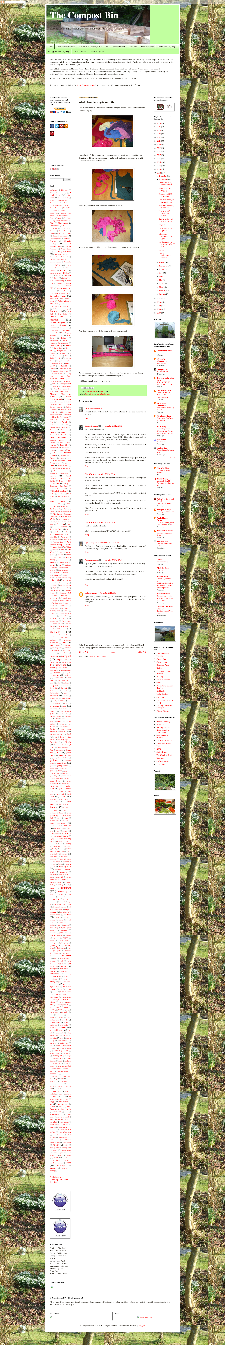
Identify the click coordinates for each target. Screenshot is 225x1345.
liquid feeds (53, 854)
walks (51, 1119)
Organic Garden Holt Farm (59, 435)
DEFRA (66, 273)
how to (67, 825)
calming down (55, 611)
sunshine (53, 1074)
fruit (51, 750)
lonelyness (53, 859)
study (51, 1071)
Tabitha (55, 506)
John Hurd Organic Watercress (164, 672)
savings (61, 1017)
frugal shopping (63, 747)
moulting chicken (56, 882)
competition (54, 656)
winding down (66, 1148)
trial (62, 1096)
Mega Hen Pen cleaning (60, 417)
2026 (159, 123)
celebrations (54, 621)
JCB (66, 355)
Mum (66, 425)
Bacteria (55, 210)
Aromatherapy (54, 203)
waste (66, 1119)
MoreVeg (160, 676)
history (65, 810)
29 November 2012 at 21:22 (100, 408)
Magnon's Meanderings (162, 360)
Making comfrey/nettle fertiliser (165, 255)
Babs (69, 208)
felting (62, 724)
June (64, 361)
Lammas (53, 368)
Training (64, 526)
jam (67, 841)
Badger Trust (54, 213)
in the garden (54, 833)
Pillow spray (64, 448)
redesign (56, 999)
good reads (55, 773)
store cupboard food (64, 1066)
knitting (68, 844)
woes (60, 1155)
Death (56, 278)
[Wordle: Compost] (51, 1287)
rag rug (65, 984)
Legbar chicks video (60, 371)
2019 (159, 148)
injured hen (57, 836)
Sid (70, 489)
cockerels (67, 648)
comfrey (64, 653)
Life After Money (164, 468)
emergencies (64, 709)
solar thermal (67, 1053)
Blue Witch (89, 474)
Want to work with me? (115, 46)
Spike (52, 501)
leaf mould (67, 846)
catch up (53, 618)
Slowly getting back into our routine (166, 220)
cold (63, 650)
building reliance (65, 601)
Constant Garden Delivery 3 (59, 259)
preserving (54, 973)
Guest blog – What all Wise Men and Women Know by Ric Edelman (165, 431)
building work (57, 603)
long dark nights (65, 859)
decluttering (54, 693)
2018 (159, 151)
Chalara (54, 236)
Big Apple (67, 218)
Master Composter (62, 391)
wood (56, 1157)
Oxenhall (52, 442)
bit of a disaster (65, 585)
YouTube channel (80, 51)
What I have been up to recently (166, 206)
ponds (61, 961)
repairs (61, 1002)
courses (56, 675)
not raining (57, 904)
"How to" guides (97, 51)
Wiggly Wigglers (163, 711)
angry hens (57, 557)
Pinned (52, 450)
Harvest (161, 250)
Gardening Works (163, 665)
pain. (59, 925)
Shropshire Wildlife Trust (58, 489)
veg (51, 1104)
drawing (54, 701)
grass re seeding (57, 778)
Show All (172, 458)
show (61, 1038)
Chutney (66, 238)
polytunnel (66, 955)
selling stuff (59, 1033)
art (60, 565)
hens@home (67, 808)
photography (64, 943)
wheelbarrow (58, 1135)
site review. (53, 1043)
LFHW (52, 366)
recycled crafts (101, 394)
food (69, 734)
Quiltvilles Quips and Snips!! (165, 500)
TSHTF (68, 504)
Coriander (67, 262)
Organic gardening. (58, 437)
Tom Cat (55, 527)
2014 (159, 165)
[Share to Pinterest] (92, 388)
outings (67, 914)
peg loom (56, 938)
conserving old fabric (58, 667)
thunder (60, 1086)
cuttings (66, 683)
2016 (159, 158)
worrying (65, 1168)
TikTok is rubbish (163, 371)
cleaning (68, 645)
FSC (62, 298)
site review (62, 1040)
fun (58, 752)
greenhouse (65, 783)
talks (62, 1079)
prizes (66, 976)
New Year (65, 427)
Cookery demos (55, 262)
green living (55, 781)
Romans (62, 478)
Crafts (87, 394)
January (162, 294)
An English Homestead (161, 404)
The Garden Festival (64, 511)
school (64, 1020)
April (161, 283)
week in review (63, 1127)
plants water (61, 948)
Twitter (66, 532)
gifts (51, 770)
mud (67, 885)
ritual (60, 1009)
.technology (54, 190)
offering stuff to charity (59, 907)
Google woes (54, 330)
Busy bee (160, 570)
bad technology (64, 570)
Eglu (64, 291)
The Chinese (161, 363)
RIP (66, 463)
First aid (68, 306)
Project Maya (65, 455)
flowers (63, 731)
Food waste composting (60, 309)
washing (59, 1119)
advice (68, 554)
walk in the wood (63, 1117)
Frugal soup (163, 224)
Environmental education (59, 293)
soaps (66, 1051)
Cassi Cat (60, 233)
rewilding (53, 1010)
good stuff (65, 773)
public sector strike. (64, 982)
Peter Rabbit (54, 447)
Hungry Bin (62, 350)
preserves (64, 971)
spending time (58, 1058)
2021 (159, 141)
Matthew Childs (66, 409)
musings (66, 887)
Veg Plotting (162, 447)
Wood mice (67, 539)
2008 (159, 309)
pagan (61, 920)
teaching (64, 1081)
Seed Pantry (64, 486)
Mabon (54, 384)
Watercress (64, 537)
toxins (60, 1094)
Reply (87, 418)
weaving (53, 1127)
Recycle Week (63, 466)
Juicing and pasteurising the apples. (165, 236)
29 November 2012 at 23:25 (112, 426)
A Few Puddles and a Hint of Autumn (164, 396)
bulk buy (53, 606)
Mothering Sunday (56, 425)
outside (57, 917)
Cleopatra (53, 241)
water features (64, 1122)
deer (65, 693)
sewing (65, 1035)
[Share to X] (87, 388)
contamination (66, 670)
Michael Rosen (162, 576)
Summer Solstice (56, 504)
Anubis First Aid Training (163, 654)
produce (53, 978)
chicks (52, 637)
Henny (65, 340)
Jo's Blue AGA (162, 541)
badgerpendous (91, 593)
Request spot (54, 473)
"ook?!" (160, 559)
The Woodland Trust (164, 755)
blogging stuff (65, 593)
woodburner (67, 1158)
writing (52, 1171)
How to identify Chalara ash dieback (164, 213)
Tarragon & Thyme (164, 509)
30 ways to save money (58, 193)
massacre (58, 869)
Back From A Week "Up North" (165, 408)
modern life (59, 877)
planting (53, 945)
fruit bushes (59, 750)
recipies (68, 989)
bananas (65, 572)
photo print (53, 943)
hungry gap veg (59, 828)
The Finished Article (165, 530)
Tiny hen (60, 524)
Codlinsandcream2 (164, 350)
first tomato (64, 726)
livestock (63, 854)
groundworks (54, 786)
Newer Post (83, 652)
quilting (55, 984)
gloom (60, 771)
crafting (68, 675)
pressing (68, 974)
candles (52, 613)
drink (62, 700)
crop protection (63, 680)
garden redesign (65, 755)
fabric (57, 719)
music (52, 888)
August (162, 269)
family (58, 721)
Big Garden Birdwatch (60, 220)
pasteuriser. (53, 933)
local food (53, 856)
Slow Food (161, 764)
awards (52, 570)
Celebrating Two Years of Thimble (165, 419)
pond (55, 958)
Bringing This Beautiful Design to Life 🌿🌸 (165, 523)
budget (55, 601)
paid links (63, 922)
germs (52, 766)
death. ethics (54, 691)
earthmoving (57, 703)
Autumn (66, 205)
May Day (55, 412)
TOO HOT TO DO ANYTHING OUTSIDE (165, 383)
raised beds (67, 987)
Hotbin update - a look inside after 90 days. (167, 244)
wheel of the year (64, 1132)
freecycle (53, 742)
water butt (53, 1122)
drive (69, 701)
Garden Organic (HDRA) (162, 736)
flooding (52, 729)
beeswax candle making (63, 578)
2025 (159, 126)
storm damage (56, 1068)
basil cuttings (55, 575)
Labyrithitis (63, 366)
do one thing (66, 698)
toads (57, 1089)
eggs (64, 705)
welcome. (53, 1130)
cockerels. (55, 650)
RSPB (52, 465)
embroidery (53, 709)
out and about (64, 912)
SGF (69, 481)
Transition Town (56, 529)
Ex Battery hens (58, 295)
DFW (87, 408)
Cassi (52, 233)
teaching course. (56, 1084)
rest (51, 1007)
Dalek (58, 275)
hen (64, 802)
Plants (68, 450)
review (66, 1007)
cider (64, 642)
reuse (108, 394)
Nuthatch (64, 430)
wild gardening (64, 1137)
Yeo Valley (67, 547)
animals (53, 562)
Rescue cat (64, 473)
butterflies (64, 608)
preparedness (64, 968)
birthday (53, 585)
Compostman (66, 249)
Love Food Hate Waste (60, 377)
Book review (54, 225)
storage (52, 1066)
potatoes (64, 966)
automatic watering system (60, 567)
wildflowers (67, 1142)
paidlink (52, 925)
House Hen (58, 348)
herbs (55, 810)
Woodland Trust (58, 542)
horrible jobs (54, 821)
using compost (63, 1101)
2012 (159, 173)
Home (50, 46)
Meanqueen (67, 414)
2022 (159, 137)
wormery (53, 1168)
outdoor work (55, 915)
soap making (58, 1051)
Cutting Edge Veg (55, 273)
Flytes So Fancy (162, 662)
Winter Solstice (55, 539)
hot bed (65, 821)
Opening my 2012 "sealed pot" (165, 195)
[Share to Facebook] (90, 388)
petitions (52, 940)
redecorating (67, 997)
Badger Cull (64, 210)
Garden (54, 319)
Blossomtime (63, 223)
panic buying (54, 928)
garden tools (61, 758)
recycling (54, 996)
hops (66, 818)
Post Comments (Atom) (97, 656)
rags (51, 987)
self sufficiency (56, 1030)
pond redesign (64, 958)
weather (65, 1124)
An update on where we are (165, 484)
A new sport (161, 441)
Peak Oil (63, 445)
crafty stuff (59, 678)
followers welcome (56, 734)
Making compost (65, 384)
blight (55, 588)
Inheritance (62, 353)
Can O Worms (63, 231)
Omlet (63, 432)
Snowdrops (61, 494)
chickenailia (55, 628)
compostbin (54, 662)
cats (63, 618)
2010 (159, 302)
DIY (51, 275)
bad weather (54, 572)
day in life (54, 688)
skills (51, 1046)
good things (54, 776)
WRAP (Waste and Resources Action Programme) (163, 729)
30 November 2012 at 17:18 (108, 593)
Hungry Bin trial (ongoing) (58, 51)
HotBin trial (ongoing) (166, 46)
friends (68, 741)
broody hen (54, 598)
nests (51, 894)
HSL (61, 335)
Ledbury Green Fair (65, 368)
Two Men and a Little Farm (165, 378)
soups (69, 1056)
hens (52, 807)
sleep (58, 1045)
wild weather (54, 1140)
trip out (66, 1099)
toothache (53, 1094)
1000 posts (64, 190)
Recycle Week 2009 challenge (60, 468)
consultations (54, 670)
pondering (53, 961)
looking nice (67, 861)
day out (64, 688)
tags (56, 1079)
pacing (66, 917)
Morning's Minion (164, 416)
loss (54, 864)
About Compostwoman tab (86, 85)
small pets (61, 1048)
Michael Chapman (56, 420)
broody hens (67, 598)
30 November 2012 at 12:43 (112, 560)
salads (52, 1015)
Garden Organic (57, 322)
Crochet (92, 394)
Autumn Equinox (55, 208)
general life (62, 762)
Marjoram (55, 386)
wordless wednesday (57, 1163)
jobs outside (53, 844)
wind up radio (54, 1148)
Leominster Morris (56, 374)
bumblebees (54, 608)
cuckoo (58, 683)
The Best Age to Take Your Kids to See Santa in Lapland (165, 598)
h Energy (61, 791)
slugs (53, 1048)
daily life (54, 685)
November (163, 179)
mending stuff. (63, 874)
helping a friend (55, 802)
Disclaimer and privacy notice (90, 46)
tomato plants (66, 1089)
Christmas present (55, 238)
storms (66, 1068)
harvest (63, 796)
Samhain (56, 483)
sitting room (64, 1043)
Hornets (52, 343)
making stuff (65, 866)
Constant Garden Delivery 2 (59, 257)
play (69, 948)
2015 (159, 162)
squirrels (68, 1061)
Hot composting (56, 345)
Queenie (62, 458)
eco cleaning (54, 706)
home (61, 813)
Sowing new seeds (62, 496)
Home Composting (163, 721)
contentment (57, 673)
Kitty (67, 363)
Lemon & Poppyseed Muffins (164, 544)
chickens (55, 632)
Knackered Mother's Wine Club (165, 607)
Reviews (53, 476)
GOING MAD (57, 316)
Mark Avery (161, 426)
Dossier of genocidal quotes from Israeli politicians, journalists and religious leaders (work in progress (165, 583)
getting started (64, 768)
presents (52, 971)
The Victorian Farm (64, 519)
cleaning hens (57, 648)
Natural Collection (163, 679)
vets (60, 1106)
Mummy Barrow (163, 593)
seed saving (53, 1025)
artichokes (68, 565)
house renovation (57, 823)
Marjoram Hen (66, 386)
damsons (65, 686)
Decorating (60, 280)
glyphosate (67, 771)
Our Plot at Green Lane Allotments (164, 391)
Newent (52, 430)
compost (66, 656)
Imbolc (52, 353)
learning (54, 849)
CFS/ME (65, 228)
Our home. (133, 46)
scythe (66, 1022)
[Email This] (82, 388)
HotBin (68, 345)
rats (61, 989)
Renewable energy (60, 471)
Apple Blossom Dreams (162, 519)
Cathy (69, 233)
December (163, 176)
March (161, 287)
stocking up (57, 1063)
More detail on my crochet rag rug (165, 183)
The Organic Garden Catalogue (164, 706)
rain (57, 986)
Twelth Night (56, 532)
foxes (62, 737)
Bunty (55, 228)
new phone (53, 902)
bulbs (66, 603)
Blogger (142, 1325)
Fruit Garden (62, 314)
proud (65, 979)
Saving (66, 483)
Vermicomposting (56, 534)
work (69, 1162)
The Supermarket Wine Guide (165, 612)
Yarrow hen (57, 547)
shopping (53, 1038)
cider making (55, 645)
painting (66, 925)
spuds (60, 1061)
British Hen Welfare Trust (164, 744)
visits (66, 1112)
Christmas (63, 236)
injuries (65, 836)
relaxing (52, 1002)
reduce (65, 999)
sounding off (57, 1055)
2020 (159, 144)
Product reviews (147, 46)
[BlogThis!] (85, 388)
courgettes (68, 673)
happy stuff (60, 794)
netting (61, 894)
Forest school (56, 311)
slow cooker (67, 1045)
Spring (62, 501)
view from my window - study (60, 1107)
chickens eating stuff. (58, 635)
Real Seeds (160, 691)
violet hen (57, 1112)
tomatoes (56, 1091)
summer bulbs (63, 1071)
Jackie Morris (55, 358)
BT (64, 208)
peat (67, 933)
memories (63, 872)
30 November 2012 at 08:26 (105, 474)
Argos (52, 200)
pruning (52, 981)
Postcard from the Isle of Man (165, 451)
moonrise (64, 879)
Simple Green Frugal (60, 491)
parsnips (64, 930)
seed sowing (64, 1025)
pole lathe (66, 953)
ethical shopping (55, 716)
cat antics (64, 616)
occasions (67, 904)
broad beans (64, 595)
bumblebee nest (63, 606)
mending (53, 874)
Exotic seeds (54, 298)
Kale (69, 361)
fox (56, 737)
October (162, 262)
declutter (65, 691)
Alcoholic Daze (162, 568)
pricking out (57, 976)
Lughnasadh (67, 381)
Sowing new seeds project (59, 499)
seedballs (53, 1028)
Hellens (63, 338)
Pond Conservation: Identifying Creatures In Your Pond (59, 1179)
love (60, 864)
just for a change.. (163, 561)
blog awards (64, 588)
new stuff (62, 902)
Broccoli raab (67, 226)
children (52, 640)
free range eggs (62, 739)
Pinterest (60, 450)
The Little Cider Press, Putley (165, 701)
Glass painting (64, 328)
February (162, 290)
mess (51, 877)
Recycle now (161, 724)
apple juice (64, 562)
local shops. (64, 856)
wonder (68, 1155)
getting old (53, 768)
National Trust (54, 427)
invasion (59, 841)
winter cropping (66, 1150)
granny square (66, 776)
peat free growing (56, 935)
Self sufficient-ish (163, 761)
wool (66, 1160)
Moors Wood (62, 422)
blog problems (55, 590)
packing (52, 920)
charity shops (66, 621)
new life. (65, 899)
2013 (159, 169)
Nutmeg (53, 432)
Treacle (69, 529)
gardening (54, 760)
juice (61, 844)
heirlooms (64, 799)
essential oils (63, 714)
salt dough (60, 1015)
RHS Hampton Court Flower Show (60, 461)
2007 (159, 313)
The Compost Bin (84, 14)
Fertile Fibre (67, 304)
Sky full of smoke (163, 353)
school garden (55, 1022)
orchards (59, 909)
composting (61, 664)
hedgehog (53, 799)
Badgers (63, 213)
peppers (65, 938)
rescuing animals (62, 1005)
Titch (69, 524)
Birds (52, 223)
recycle (54, 992)
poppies (60, 963)
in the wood (66, 833)
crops (52, 683)
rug (68, 1010)
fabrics (64, 719)
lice (62, 851)
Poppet (56, 453)
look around (56, 861)
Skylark (52, 494)
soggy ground (54, 1053)
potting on (53, 968)
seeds (63, 1027)
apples (52, 565)
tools (66, 1091)
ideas (58, 831)
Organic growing (57, 440)
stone (66, 1063)
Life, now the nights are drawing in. (166, 200)
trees (54, 1096)
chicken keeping (63, 626)
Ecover (59, 283)
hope (58, 818)
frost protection (59, 745)
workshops (61, 1165)
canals (66, 611)
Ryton (61, 481)
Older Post (142, 652)
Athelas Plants (56, 205)
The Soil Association (164, 740)
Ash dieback (67, 203)
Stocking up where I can (165, 511)
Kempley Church (57, 363)
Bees (51, 218)
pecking (68, 935)
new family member (65, 897)
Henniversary (54, 340)
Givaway (63, 325)
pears (61, 933)
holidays (53, 813)
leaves (62, 849)
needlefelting (62, 891)
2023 (159, 133)
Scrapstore (53, 486)
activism (60, 555)
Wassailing (53, 537)
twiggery (53, 1101)
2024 (159, 130)
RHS (69, 458)
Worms (68, 544)
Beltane (58, 218)
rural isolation (54, 1012)
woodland (56, 1160)
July (58, 361)
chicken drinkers (57, 624)
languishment (56, 846)
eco (65, 703)
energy (52, 711)
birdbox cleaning (62, 583)
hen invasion (63, 804)
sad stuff (64, 1012)
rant (53, 989)
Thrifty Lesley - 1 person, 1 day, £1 (164, 479)
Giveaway (53, 328)
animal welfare (63, 560)
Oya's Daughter (91, 542)
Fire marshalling (57, 306)
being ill (55, 580)
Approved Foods (63, 198)
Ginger (52, 325)
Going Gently (162, 369)
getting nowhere (62, 766)
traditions (68, 1094)
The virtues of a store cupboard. (166, 229)
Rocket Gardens (162, 694)
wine (54, 1150)
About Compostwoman (66, 46)
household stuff (55, 826)
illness (65, 831)
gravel (66, 778)
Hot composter (63, 343)
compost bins (61, 659)
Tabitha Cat (64, 506)
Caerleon (52, 231)
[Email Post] (106, 391)
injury (52, 838)
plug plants (57, 950)
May (161, 280)
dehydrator (54, 695)
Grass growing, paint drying (164, 534)
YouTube (55, 550)
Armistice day (63, 200)
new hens (56, 899)
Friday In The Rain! (164, 503)
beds (51, 578)
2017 (159, 155)
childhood (64, 637)
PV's (61, 442)
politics (52, 956)
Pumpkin (53, 458)
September (163, 266)
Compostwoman (91, 426)
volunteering (54, 1114)
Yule (62, 549)
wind (66, 1145)
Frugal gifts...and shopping (165, 189)
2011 (159, 298)
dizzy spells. (54, 698)
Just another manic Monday (163, 471)
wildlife (56, 1144)
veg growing (62, 1104)
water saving (54, 1124)
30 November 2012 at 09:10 (108, 542)
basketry (65, 575)
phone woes (64, 940)
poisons (57, 953)
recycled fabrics (61, 994)
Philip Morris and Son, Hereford (165, 687)
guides (61, 789)
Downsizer (160, 758)
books (56, 595)
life (68, 851)
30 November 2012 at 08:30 (105, 522)
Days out (67, 275)
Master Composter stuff (60, 397)
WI (67, 534)
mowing (60, 885)
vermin (52, 1107)
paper (63, 927)
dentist (66, 696)
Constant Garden (61, 254)
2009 (159, 305)
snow (69, 1048)
